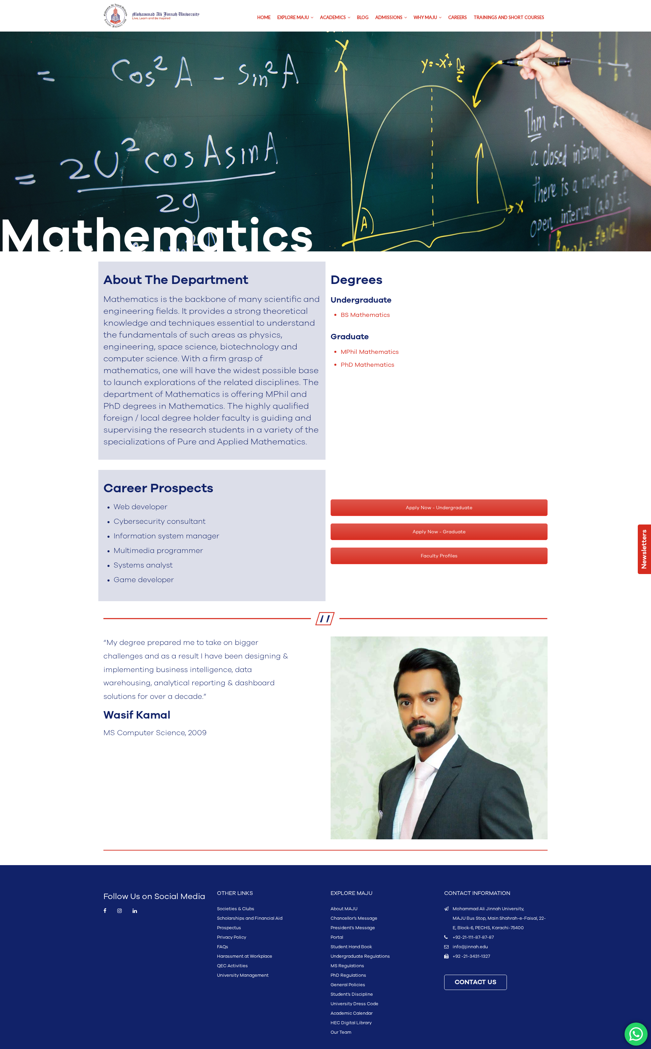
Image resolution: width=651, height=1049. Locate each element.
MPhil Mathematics (370, 352)
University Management (243, 975)
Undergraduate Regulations (360, 956)
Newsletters (644, 549)
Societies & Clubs (235, 909)
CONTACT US (475, 982)
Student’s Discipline (352, 994)
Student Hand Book (351, 947)
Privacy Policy (231, 937)
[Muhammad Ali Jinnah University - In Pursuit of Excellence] (158, 15)
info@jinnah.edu (470, 947)
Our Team (341, 1032)
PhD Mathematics (367, 365)
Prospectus (229, 928)
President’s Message (353, 928)
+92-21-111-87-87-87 (473, 937)
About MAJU (344, 909)
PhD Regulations (348, 975)
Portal (337, 937)
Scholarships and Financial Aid (249, 918)
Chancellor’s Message (354, 918)
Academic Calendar (352, 1013)
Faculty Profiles (439, 556)
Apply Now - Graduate (439, 532)
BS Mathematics (365, 315)
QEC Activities (232, 966)
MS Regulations (347, 966)
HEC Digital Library (351, 1023)
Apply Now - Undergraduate (439, 507)
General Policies (348, 985)
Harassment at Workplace (244, 956)
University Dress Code (354, 1004)
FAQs (222, 947)
